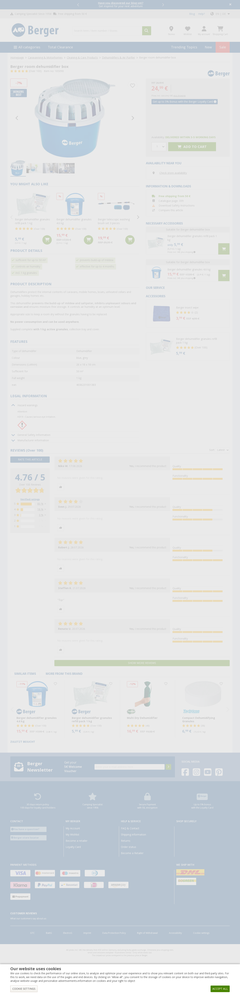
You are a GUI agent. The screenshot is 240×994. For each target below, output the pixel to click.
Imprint (87, 933)
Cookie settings (201, 933)
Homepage (17, 57)
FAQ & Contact (130, 828)
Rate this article (30, 459)
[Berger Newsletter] (168, 767)
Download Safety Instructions (177, 205)
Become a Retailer (132, 853)
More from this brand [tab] (64, 674)
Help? (201, 13)
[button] (78, 4)
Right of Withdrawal (147, 933)
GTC (32, 933)
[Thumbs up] (60, 486)
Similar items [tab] (25, 674)
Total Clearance (60, 47)
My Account (73, 828)
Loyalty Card (73, 846)
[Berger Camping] (39, 30)
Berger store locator (26, 837)
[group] (18, 168)
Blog (192, 13)
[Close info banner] (230, 5)
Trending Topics (184, 47)
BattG (49, 933)
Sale (222, 47)
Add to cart (194, 147)
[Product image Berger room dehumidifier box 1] (74, 118)
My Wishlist (72, 834)
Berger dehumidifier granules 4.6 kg (188, 269)
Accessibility (175, 933)
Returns (125, 840)
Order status (128, 846)
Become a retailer (76, 840)
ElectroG (67, 933)
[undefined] (202, 314)
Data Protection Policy (114, 933)
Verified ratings (30, 499)
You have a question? (26, 829)
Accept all (220, 988)
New (208, 47)
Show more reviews (142, 662)
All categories (29, 47)
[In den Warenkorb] (47, 240)
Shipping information (133, 834)
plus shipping (179, 96)
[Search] (146, 30)
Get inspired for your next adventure (120, 5)
